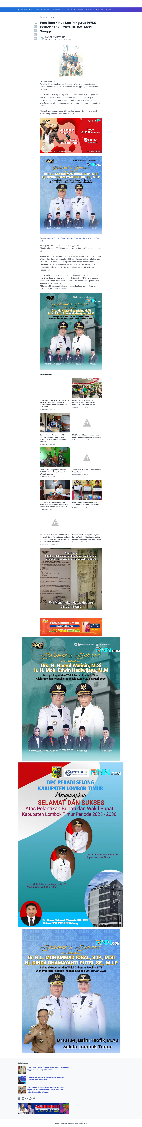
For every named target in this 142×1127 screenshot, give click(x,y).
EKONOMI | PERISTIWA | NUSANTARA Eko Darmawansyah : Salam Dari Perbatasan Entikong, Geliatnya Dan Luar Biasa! (54, 403)
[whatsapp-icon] (30, 1098)
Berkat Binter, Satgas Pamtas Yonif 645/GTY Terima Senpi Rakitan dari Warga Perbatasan (53, 472)
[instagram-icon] (23, 1098)
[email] (35, 38)
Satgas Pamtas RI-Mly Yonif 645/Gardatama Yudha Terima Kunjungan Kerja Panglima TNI (83, 402)
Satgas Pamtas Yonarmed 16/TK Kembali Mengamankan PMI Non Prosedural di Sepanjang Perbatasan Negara (53, 438)
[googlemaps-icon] (34, 1098)
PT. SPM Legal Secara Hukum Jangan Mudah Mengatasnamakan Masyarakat (86, 436)
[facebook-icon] (19, 1098)
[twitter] (35, 30)
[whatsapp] (35, 34)
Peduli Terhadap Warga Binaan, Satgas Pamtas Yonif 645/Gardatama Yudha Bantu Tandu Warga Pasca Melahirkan (86, 537)
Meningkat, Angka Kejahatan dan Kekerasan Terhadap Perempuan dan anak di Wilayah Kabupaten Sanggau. (54, 504)
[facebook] (35, 26)
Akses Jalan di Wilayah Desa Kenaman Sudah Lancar (86, 471)
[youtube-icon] (26, 1098)
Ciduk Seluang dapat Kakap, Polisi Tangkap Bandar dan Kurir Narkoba (85, 503)
